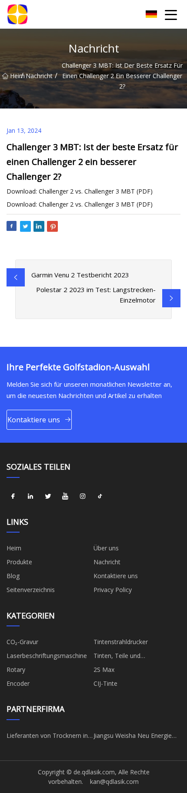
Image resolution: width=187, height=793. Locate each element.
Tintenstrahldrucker (121, 642)
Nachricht (39, 76)
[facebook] (13, 496)
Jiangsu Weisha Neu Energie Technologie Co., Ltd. (133, 737)
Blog (13, 576)
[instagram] (82, 496)
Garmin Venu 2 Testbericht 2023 (80, 274)
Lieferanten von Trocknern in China (47, 737)
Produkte (19, 562)
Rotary (16, 669)
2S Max (104, 669)
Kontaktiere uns (33, 419)
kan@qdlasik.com (114, 781)
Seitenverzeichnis (31, 590)
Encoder (18, 683)
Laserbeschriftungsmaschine (47, 656)
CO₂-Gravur (22, 642)
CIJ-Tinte (105, 683)
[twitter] (47, 496)
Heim (15, 76)
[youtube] (65, 496)
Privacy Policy (113, 590)
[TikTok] (100, 496)
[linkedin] (30, 496)
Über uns (106, 548)
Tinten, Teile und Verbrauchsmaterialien (125, 657)
